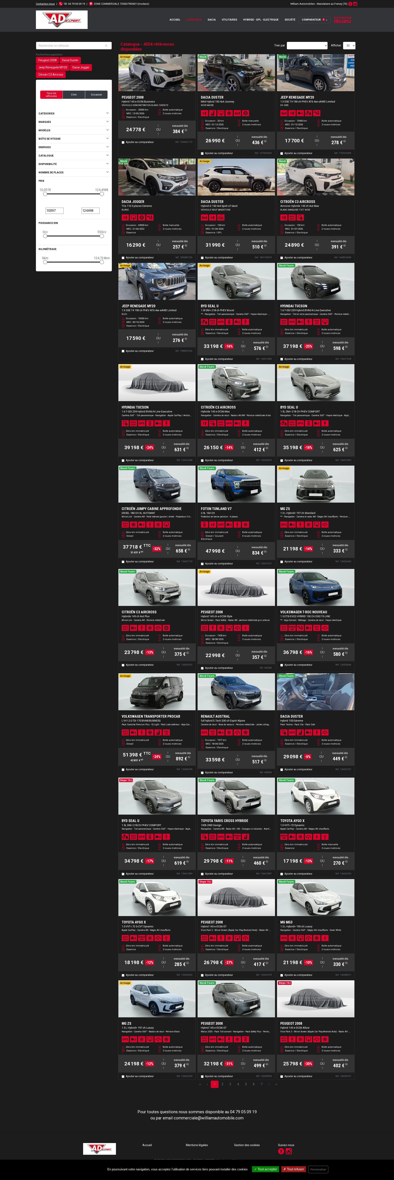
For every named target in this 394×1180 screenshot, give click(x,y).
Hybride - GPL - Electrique (260, 19)
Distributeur (343, 17)
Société (290, 19)
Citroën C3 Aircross (50, 74)
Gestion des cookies (247, 1145)
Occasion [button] (96, 94)
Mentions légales (197, 1145)
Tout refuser (295, 1169)
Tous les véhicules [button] (51, 95)
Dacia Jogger (80, 67)
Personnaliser (318, 1169)
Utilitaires (229, 19)
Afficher (336, 45)
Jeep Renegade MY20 (52, 67)
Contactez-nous (45, 3)
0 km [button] (74, 94)
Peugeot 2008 (47, 60)
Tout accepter (267, 1169)
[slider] (45, 194)
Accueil (175, 19)
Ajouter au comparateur (140, 142)
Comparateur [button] (313, 19)
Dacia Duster (70, 60)
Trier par (279, 45)
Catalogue (194, 19)
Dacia (212, 19)
